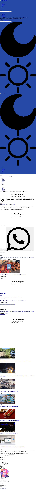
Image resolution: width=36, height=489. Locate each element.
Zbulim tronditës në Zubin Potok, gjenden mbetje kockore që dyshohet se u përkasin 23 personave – (13, 300)
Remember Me (3, 485)
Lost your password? (3, 488)
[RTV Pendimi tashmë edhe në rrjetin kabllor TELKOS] (7, 431)
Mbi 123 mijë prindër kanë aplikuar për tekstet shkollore (9, 406)
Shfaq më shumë (6, 20)
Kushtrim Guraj (4, 204)
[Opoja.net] (3, 0)
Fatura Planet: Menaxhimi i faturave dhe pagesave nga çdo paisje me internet (12, 446)
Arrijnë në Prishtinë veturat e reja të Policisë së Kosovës (9, 391)
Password (1, 483)
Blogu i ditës (3, 293)
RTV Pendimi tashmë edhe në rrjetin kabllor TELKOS (8, 433)
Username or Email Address (4, 481)
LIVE (1, 295)
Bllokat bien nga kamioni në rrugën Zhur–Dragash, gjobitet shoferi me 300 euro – (13, 274)
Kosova (14, 204)
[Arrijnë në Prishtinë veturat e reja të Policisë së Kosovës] (7, 388)
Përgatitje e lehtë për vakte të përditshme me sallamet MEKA (9, 420)
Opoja (7, 298)
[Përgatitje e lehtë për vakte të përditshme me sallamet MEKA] (7, 418)
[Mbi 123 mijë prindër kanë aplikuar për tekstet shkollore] (7, 403)
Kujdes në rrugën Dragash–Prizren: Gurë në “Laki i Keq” (7, 304)
